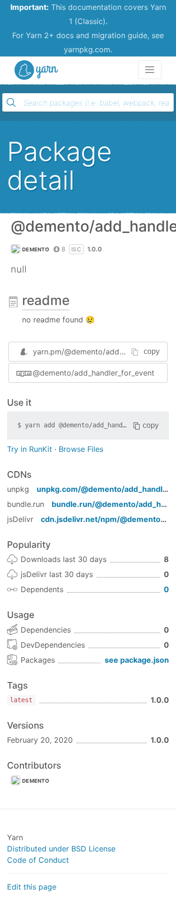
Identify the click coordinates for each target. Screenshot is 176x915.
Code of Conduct (38, 860)
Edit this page (31, 886)
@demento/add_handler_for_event (93, 372)
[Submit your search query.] (11, 102)
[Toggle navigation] (149, 69)
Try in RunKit (29, 449)
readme (45, 300)
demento (35, 249)
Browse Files (81, 449)
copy (152, 351)
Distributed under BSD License (61, 848)
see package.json (137, 660)
